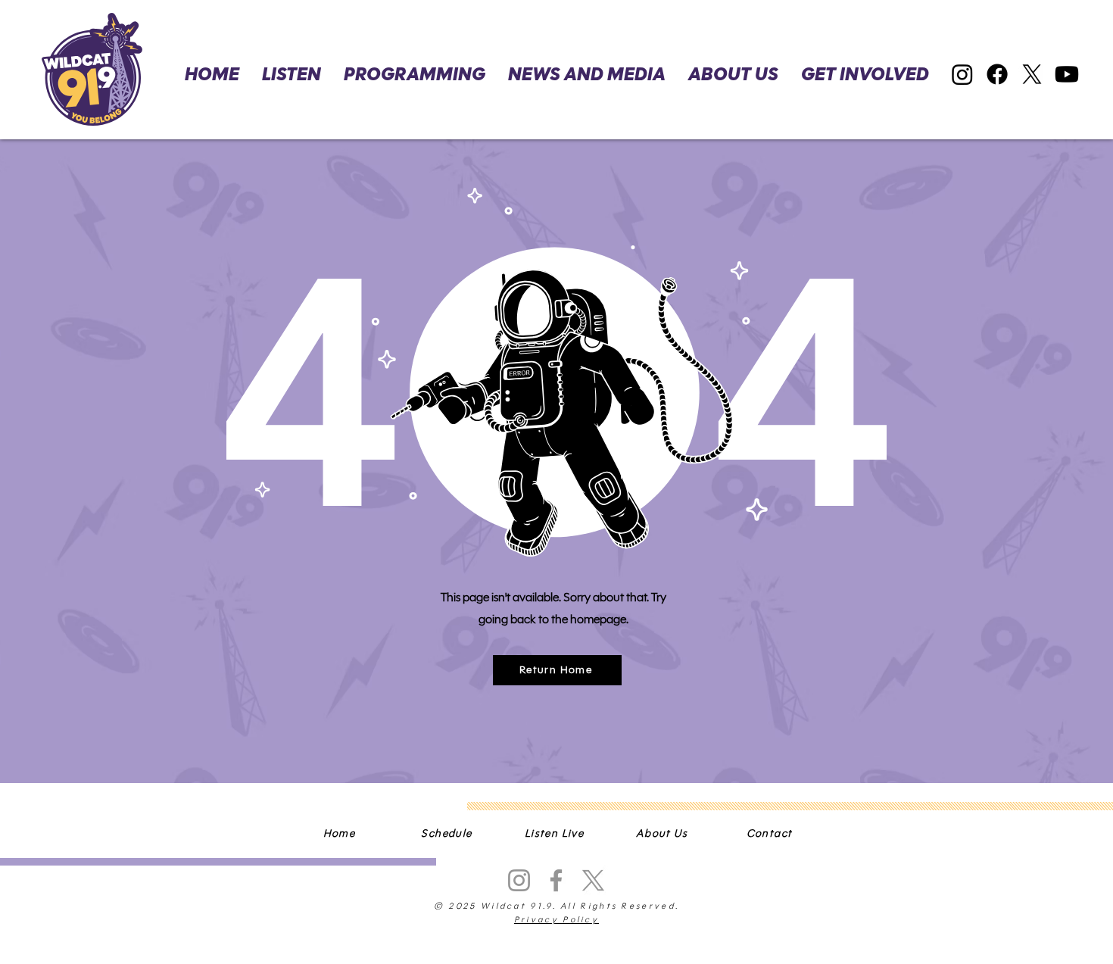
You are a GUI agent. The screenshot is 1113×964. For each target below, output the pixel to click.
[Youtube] (1066, 74)
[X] (1032, 74)
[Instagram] (962, 74)
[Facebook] (997, 74)
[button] (865, 74)
